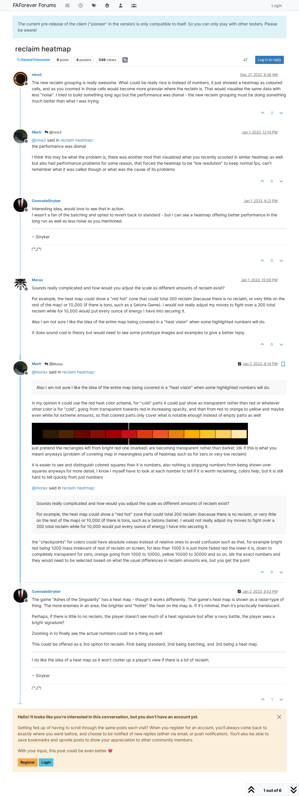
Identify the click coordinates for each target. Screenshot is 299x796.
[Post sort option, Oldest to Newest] (246, 60)
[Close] (279, 717)
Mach (36, 132)
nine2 (37, 74)
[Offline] (22, 78)
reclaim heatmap (76, 140)
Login (46, 762)
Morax (37, 280)
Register (27, 762)
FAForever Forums (34, 5)
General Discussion (35, 60)
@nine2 (55, 132)
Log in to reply (269, 60)
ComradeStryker (46, 201)
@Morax (55, 364)
